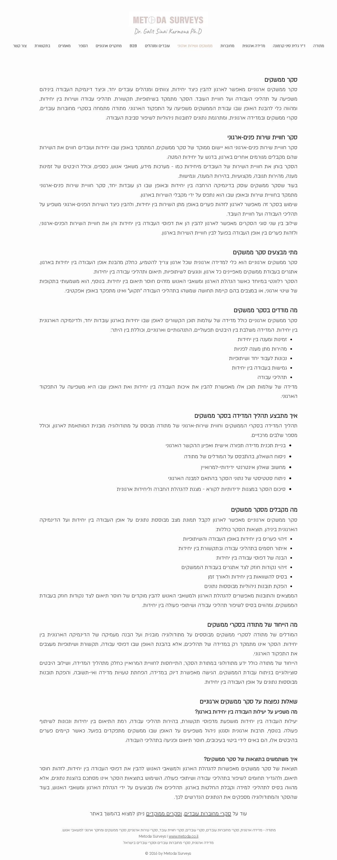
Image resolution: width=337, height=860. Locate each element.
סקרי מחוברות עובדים (207, 813)
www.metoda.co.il (183, 836)
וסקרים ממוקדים (164, 813)
